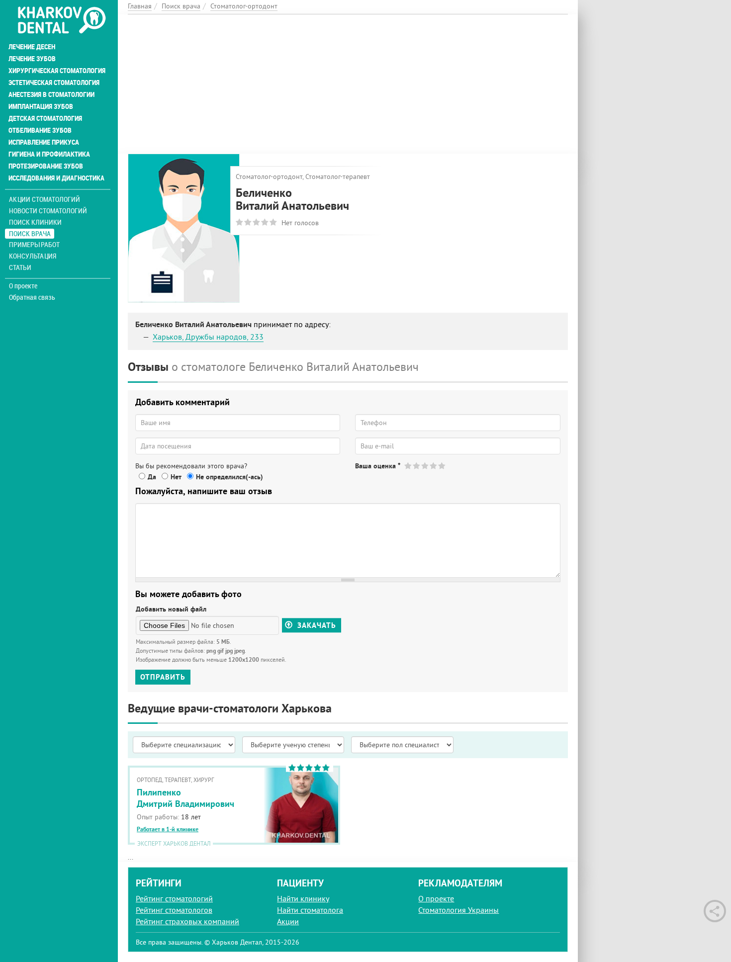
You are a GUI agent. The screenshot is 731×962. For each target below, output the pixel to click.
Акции (288, 921)
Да (152, 476)
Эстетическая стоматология (53, 83)
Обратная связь (32, 297)
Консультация (32, 256)
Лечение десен (31, 47)
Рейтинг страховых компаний (187, 921)
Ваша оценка (377, 465)
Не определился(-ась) (229, 476)
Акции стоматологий (44, 199)
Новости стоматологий (48, 210)
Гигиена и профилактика (49, 154)
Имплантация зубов (40, 106)
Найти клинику (303, 898)
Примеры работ (34, 244)
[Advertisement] (348, 84)
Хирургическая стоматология (56, 71)
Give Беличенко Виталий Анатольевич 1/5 (408, 465)
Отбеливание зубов (40, 130)
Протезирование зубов (45, 166)
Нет (176, 476)
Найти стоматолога (310, 910)
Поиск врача (30, 233)
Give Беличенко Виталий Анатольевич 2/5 (417, 465)
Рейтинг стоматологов (174, 910)
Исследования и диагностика (56, 178)
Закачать (315, 625)
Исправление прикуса (43, 142)
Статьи (20, 267)
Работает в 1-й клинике (167, 829)
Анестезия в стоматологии (51, 94)
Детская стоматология (45, 118)
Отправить (162, 677)
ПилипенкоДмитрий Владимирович (185, 798)
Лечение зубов (32, 59)
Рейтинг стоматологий (174, 898)
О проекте (23, 285)
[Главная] (61, 21)
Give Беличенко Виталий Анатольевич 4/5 (434, 465)
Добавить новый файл (171, 609)
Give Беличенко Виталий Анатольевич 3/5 (425, 465)
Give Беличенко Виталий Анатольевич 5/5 (442, 465)
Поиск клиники (35, 222)
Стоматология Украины (458, 910)
